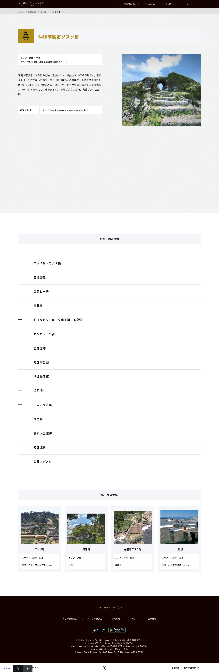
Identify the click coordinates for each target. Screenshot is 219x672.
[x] (18, 668)
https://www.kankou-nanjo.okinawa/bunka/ (64, 110)
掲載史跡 (32, 11)
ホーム (21, 11)
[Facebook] (27, 668)
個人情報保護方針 (191, 667)
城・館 (43, 11)
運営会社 (175, 667)
